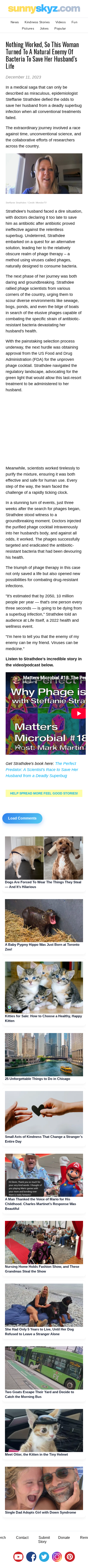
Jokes (44, 28)
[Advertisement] (44, 429)
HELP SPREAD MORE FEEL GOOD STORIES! (44, 793)
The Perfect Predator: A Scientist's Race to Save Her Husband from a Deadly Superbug (42, 769)
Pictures (28, 28)
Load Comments (22, 818)
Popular (60, 28)
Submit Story (44, 1540)
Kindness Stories (37, 22)
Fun (74, 22)
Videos (61, 22)
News (15, 22)
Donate (64, 1538)
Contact (22, 1538)
